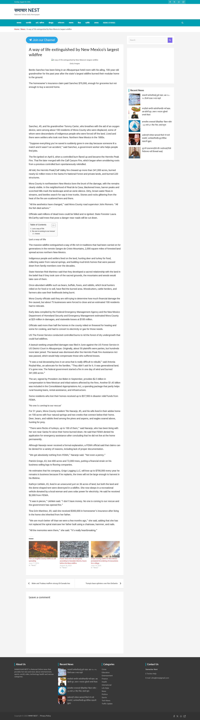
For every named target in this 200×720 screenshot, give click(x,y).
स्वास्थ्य (71, 23)
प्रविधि (87, 23)
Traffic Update (107, 704)
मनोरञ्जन (61, 23)
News (104, 691)
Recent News (137, 90)
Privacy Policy (45, 716)
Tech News (106, 701)
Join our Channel (43, 40)
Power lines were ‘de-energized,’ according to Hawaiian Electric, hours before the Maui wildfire (73, 561)
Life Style (105, 688)
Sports (104, 697)
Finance (105, 679)
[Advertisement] (75, 107)
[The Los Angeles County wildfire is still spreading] (43, 549)
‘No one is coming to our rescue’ (43, 231)
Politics (105, 694)
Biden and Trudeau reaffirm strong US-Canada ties (51, 583)
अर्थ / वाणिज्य (40, 23)
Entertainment (107, 676)
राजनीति (28, 23)
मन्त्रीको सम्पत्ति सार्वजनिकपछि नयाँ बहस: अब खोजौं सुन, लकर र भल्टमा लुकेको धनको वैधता (156, 112)
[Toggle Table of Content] (52, 225)
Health (104, 682)
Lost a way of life (38, 229)
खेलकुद (51, 23)
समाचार (19, 23)
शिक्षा (79, 23)
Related (37, 234)
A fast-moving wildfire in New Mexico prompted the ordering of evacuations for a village (104, 561)
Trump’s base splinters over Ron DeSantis (102, 583)
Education (105, 672)
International (106, 685)
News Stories (109, 23)
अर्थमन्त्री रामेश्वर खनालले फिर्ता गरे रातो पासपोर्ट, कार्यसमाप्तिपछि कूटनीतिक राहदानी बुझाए (156, 138)
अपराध (96, 23)
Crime (104, 669)
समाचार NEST (27, 10)
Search (170, 40)
